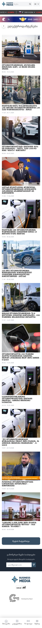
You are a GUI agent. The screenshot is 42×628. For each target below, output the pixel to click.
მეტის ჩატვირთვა (21, 541)
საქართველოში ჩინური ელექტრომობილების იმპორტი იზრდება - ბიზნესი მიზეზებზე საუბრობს (17, 399)
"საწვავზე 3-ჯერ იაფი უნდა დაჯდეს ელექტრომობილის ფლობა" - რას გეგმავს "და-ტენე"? (19, 525)
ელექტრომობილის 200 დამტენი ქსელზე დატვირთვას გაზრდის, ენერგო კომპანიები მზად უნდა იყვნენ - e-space (21, 357)
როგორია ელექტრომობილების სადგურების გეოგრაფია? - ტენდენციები (17, 484)
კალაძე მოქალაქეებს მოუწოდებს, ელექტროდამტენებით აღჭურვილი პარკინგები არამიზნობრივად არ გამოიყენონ (19, 190)
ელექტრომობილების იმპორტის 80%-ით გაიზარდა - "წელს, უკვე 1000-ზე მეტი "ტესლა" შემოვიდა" (20, 148)
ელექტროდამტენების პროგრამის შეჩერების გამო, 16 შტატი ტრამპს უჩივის (18, 67)
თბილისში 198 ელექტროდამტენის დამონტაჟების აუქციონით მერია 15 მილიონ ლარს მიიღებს (19, 232)
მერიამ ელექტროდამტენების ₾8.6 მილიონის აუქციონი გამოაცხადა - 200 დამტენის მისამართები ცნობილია (21, 315)
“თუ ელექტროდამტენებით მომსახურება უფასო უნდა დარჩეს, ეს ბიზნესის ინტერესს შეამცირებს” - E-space (20, 442)
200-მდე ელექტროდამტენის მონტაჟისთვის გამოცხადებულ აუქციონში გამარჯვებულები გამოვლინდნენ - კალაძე (17, 273)
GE (35, 4)
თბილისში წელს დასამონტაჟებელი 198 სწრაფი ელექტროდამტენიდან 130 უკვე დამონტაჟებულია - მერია (21, 108)
